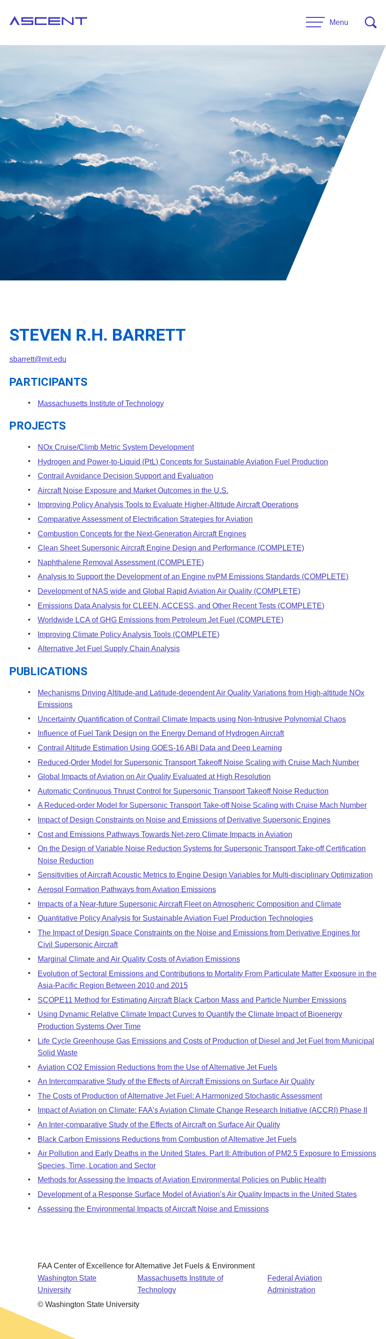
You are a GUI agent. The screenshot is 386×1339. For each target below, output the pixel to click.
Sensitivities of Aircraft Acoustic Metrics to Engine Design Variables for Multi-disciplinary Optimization (205, 875)
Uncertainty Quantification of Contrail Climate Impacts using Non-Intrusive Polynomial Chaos (192, 719)
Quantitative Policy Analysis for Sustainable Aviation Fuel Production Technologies (175, 918)
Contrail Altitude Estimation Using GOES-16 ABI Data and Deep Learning (160, 748)
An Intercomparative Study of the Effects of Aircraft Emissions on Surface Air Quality (176, 1081)
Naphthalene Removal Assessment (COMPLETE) (121, 562)
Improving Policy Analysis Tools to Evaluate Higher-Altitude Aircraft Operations (168, 505)
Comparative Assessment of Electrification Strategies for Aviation (145, 519)
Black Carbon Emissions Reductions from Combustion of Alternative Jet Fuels (167, 1139)
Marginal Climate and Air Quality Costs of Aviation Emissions (139, 959)
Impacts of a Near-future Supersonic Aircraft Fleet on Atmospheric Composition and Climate (189, 904)
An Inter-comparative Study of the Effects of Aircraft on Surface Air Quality (159, 1125)
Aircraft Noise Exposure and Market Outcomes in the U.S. (133, 490)
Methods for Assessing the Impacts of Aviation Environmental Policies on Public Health (182, 1180)
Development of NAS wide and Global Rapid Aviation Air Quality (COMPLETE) (169, 591)
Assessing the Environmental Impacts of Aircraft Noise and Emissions (153, 1209)
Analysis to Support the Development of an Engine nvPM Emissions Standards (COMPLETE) (193, 577)
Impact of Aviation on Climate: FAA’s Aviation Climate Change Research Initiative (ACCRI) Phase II (202, 1110)
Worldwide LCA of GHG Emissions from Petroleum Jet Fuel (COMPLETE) (160, 620)
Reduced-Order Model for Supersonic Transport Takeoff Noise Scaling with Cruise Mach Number (198, 762)
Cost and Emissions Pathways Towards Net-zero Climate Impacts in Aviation (165, 834)
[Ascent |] (48, 22)
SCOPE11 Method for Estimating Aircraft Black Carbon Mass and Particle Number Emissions (192, 1000)
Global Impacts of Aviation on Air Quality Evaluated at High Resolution (154, 777)
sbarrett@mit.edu (37, 359)
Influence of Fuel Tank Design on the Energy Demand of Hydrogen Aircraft (161, 733)
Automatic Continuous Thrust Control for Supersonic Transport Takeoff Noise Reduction (183, 791)
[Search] (371, 22)
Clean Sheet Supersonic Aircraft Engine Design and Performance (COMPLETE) (171, 548)
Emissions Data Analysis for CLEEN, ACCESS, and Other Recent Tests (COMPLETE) (181, 606)
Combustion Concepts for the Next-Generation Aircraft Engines (142, 534)
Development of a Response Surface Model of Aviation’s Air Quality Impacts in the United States (197, 1194)
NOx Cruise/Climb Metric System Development (116, 447)
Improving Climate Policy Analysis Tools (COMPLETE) (128, 634)
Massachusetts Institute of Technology (101, 403)
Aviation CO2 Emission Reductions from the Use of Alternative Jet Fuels (157, 1067)
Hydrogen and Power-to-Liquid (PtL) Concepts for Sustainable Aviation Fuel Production (183, 462)
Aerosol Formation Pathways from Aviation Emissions (127, 889)
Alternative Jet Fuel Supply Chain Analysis (109, 649)
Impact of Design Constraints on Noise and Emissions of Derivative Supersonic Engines (184, 820)
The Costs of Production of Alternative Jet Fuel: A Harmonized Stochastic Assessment (180, 1096)
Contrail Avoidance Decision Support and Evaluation (125, 476)
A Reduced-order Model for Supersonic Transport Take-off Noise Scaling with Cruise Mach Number (202, 805)
